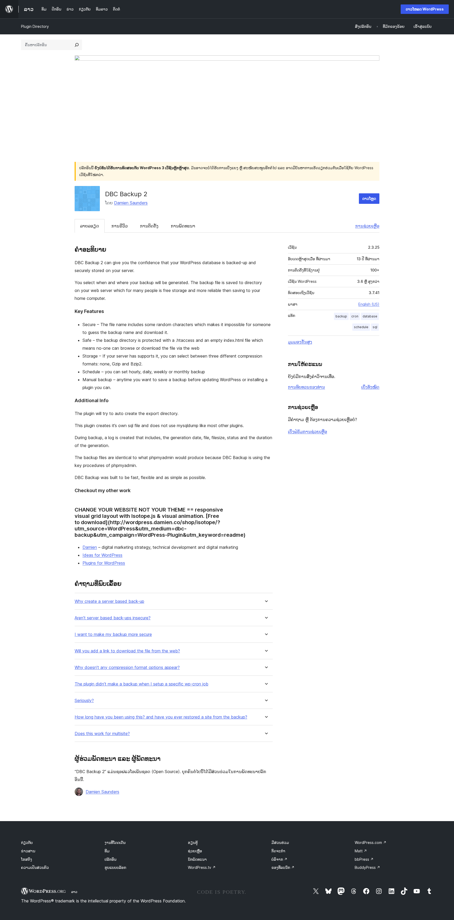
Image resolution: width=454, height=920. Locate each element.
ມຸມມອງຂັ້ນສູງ (300, 341)
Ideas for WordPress (102, 555)
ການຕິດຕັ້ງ (149, 225)
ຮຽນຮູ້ (193, 842)
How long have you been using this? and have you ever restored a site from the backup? (161, 717)
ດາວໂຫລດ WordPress (425, 9)
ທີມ (107, 851)
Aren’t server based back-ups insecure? (113, 617)
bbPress (364, 859)
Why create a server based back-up (109, 601)
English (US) (368, 304)
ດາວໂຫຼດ (369, 198)
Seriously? (84, 700)
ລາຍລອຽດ (89, 225)
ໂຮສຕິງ (26, 859)
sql (375, 327)
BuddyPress (367, 867)
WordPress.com (370, 842)
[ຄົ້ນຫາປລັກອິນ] (76, 45)
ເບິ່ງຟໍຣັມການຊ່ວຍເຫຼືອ (307, 431)
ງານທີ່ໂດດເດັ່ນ (115, 842)
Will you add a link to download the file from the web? (127, 650)
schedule (361, 327)
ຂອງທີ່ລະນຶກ (283, 867)
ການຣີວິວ (119, 225)
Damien (89, 547)
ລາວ (74, 892)
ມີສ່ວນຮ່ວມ (280, 842)
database (370, 316)
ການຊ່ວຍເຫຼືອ (367, 225)
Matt (361, 851)
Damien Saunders (131, 202)
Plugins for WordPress (103, 563)
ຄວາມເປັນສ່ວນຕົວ (35, 867)
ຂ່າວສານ (28, 851)
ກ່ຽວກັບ (27, 842)
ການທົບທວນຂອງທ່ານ (306, 387)
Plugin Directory (35, 26)
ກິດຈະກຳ (278, 851)
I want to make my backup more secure (113, 634)
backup (341, 316)
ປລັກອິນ (110, 859)
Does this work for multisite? (102, 733)
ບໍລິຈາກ (279, 859)
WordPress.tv (202, 867)
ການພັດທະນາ (183, 225)
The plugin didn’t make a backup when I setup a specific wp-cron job (141, 684)
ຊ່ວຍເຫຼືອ (195, 851)
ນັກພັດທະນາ (197, 859)
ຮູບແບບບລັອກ (115, 867)
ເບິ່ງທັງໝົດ (370, 387)
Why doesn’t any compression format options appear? (127, 667)
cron (354, 316)
